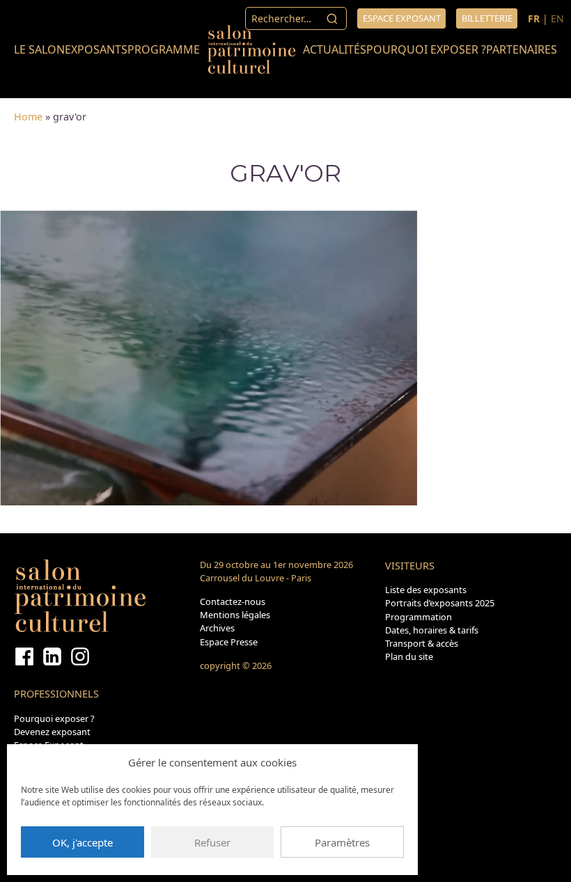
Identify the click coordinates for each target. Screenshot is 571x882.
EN (557, 18)
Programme (163, 49)
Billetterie (487, 18)
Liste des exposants (426, 589)
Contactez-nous (232, 601)
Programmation (418, 617)
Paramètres (342, 842)
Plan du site (409, 656)
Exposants (96, 49)
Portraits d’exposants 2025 (439, 603)
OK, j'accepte (82, 842)
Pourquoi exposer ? (426, 49)
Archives (217, 628)
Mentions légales (235, 614)
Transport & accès (421, 643)
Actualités (334, 49)
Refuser (212, 842)
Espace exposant (402, 18)
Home (28, 116)
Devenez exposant (52, 731)
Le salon (39, 49)
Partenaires (521, 49)
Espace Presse (229, 642)
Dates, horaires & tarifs (431, 630)
